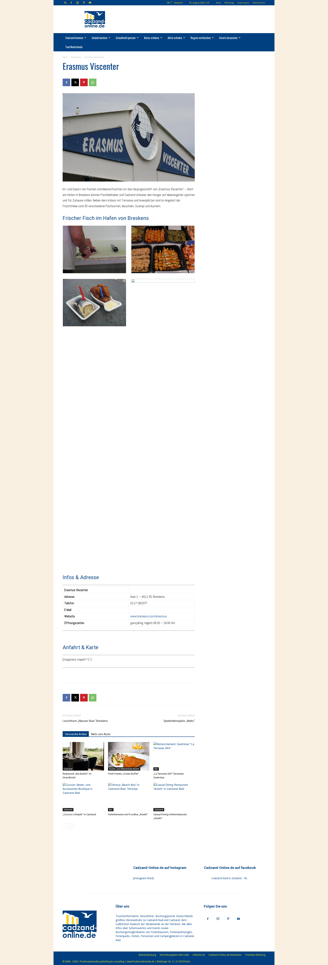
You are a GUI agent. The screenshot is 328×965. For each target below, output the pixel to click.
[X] (75, 82)
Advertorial (199, 954)
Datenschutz (259, 2)
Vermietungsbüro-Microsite (174, 954)
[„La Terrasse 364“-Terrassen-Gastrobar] (174, 756)
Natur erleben (151, 38)
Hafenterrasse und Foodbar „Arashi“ (128, 814)
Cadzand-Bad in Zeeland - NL (229, 878)
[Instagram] (77, 2)
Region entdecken (201, 38)
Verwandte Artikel (76, 734)
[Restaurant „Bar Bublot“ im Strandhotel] (83, 756)
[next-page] (71, 825)
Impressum (243, 2)
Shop (218, 2)
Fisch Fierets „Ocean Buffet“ (123, 773)
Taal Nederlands (74, 47)
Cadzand (68, 769)
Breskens (76, 57)
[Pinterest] (84, 2)
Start (65, 57)
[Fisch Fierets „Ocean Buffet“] (128, 756)
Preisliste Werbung (255, 954)
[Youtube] (90, 2)
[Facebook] (71, 2)
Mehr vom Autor (101, 734)
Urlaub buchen (99, 38)
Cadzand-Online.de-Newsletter (225, 954)
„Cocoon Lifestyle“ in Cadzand (79, 814)
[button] (65, 2)
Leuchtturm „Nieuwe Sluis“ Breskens (85, 721)
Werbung (229, 2)
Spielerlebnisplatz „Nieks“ (179, 721)
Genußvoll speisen (126, 38)
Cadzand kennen (74, 38)
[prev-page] (65, 825)
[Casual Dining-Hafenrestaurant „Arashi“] (174, 797)
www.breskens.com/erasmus (148, 616)
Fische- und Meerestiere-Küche (124, 769)
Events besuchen (228, 38)
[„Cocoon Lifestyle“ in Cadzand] (83, 797)
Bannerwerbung (147, 954)
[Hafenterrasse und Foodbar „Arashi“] (128, 797)
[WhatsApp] (92, 82)
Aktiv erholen (175, 38)
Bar (156, 769)
